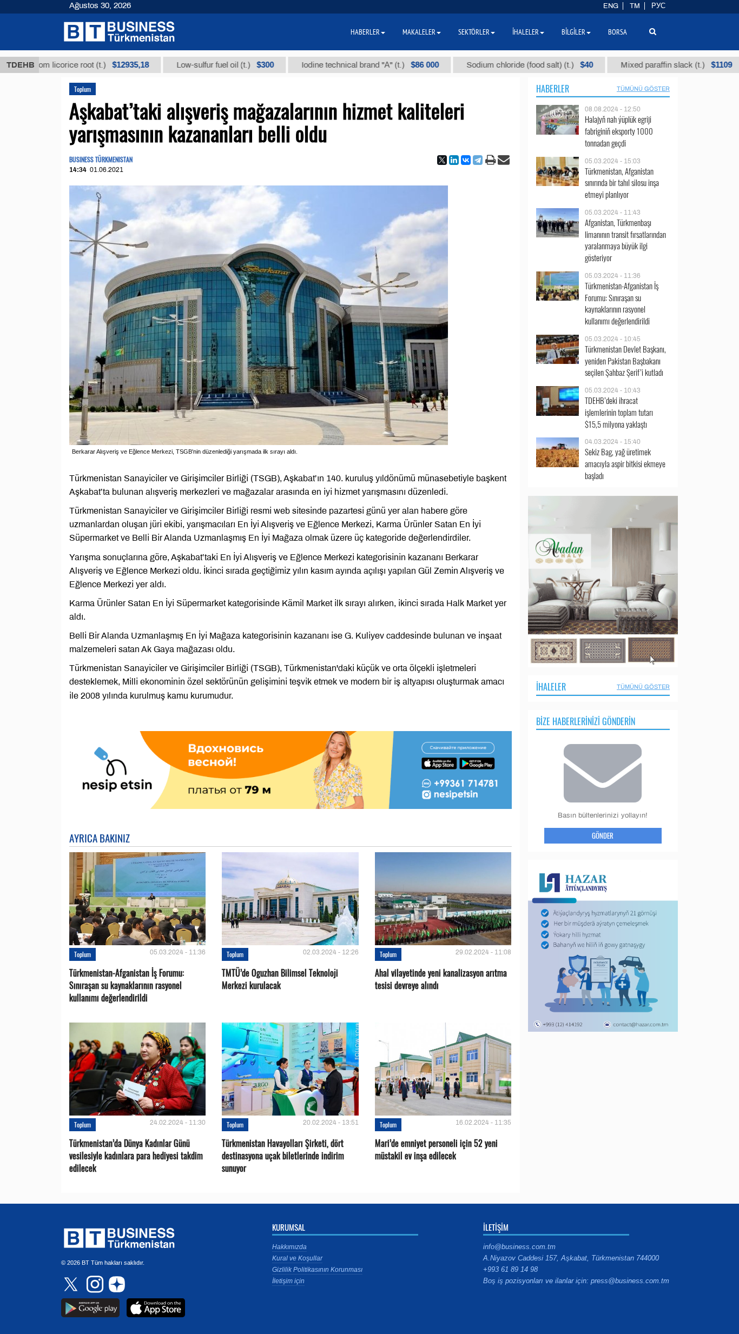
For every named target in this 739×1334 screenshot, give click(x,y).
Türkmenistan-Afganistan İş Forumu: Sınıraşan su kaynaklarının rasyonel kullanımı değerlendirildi (126, 985)
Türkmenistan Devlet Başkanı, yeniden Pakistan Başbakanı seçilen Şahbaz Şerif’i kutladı (625, 361)
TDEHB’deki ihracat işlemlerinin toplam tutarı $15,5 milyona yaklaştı (619, 412)
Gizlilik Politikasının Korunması (317, 1269)
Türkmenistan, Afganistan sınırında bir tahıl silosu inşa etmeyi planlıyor (622, 183)
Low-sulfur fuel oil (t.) (170, 65)
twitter (72, 1284)
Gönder (602, 835)
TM (635, 6)
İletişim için (288, 1281)
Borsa (617, 32)
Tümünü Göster (643, 88)
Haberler (552, 88)
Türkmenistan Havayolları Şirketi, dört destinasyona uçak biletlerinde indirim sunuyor (283, 1155)
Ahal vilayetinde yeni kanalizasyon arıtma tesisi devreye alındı (441, 979)
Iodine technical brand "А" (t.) (315, 65)
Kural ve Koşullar (297, 1258)
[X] (442, 160)
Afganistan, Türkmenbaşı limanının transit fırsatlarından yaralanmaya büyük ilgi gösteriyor (625, 240)
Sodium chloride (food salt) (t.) (475, 65)
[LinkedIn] (454, 160)
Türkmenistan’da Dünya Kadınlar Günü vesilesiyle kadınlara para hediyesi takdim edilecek (136, 1155)
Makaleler (419, 32)
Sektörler (474, 32)
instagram (93, 1284)
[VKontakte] (466, 160)
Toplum (82, 89)
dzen (115, 1284)
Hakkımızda (289, 1247)
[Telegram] (478, 160)
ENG (610, 6)
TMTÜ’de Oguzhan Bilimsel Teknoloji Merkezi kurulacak (280, 979)
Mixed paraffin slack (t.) (621, 65)
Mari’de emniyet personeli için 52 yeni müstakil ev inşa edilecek (436, 1149)
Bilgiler (573, 32)
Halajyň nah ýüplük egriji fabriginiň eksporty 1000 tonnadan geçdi (619, 131)
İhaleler (551, 686)
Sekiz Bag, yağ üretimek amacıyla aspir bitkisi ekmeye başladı (625, 463)
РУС (658, 6)
